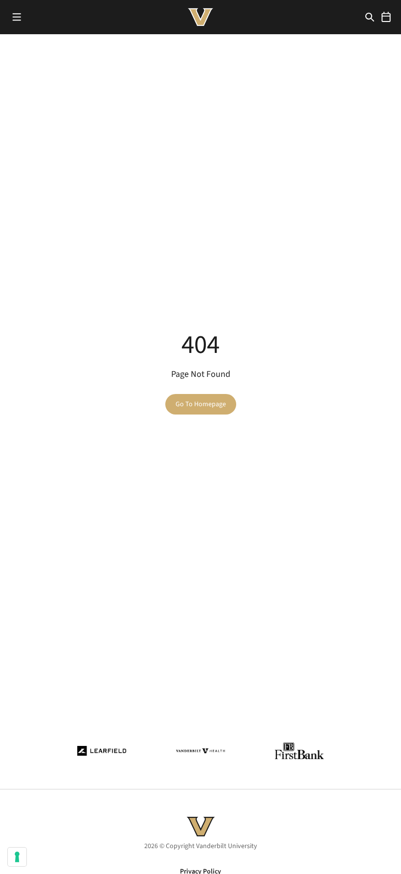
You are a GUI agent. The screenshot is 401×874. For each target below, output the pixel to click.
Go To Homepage (201, 404)
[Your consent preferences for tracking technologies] (17, 857)
